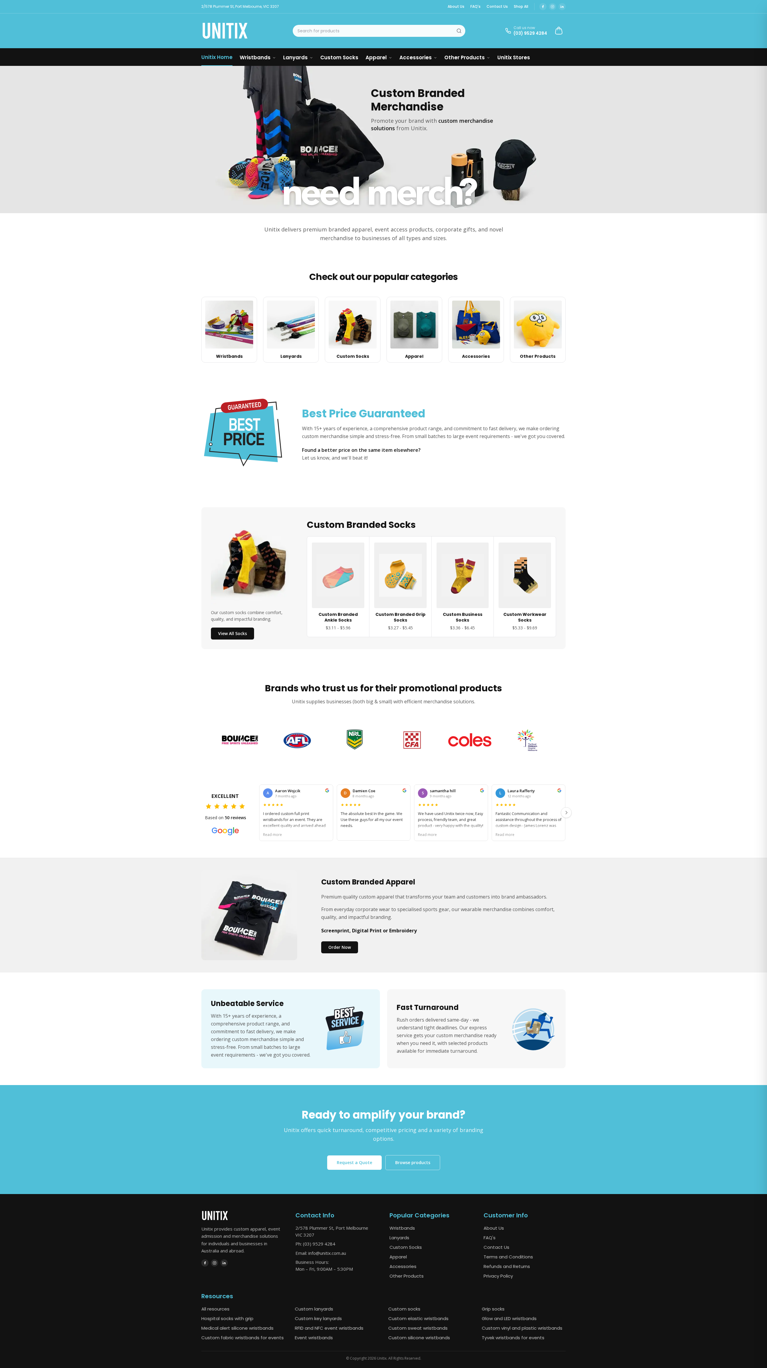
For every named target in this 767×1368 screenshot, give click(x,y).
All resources (215, 1309)
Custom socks (404, 1309)
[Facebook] (542, 6)
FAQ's (475, 6)
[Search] (459, 31)
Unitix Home (216, 57)
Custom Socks (339, 57)
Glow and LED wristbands (509, 1318)
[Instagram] (552, 6)
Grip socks (493, 1309)
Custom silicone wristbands (419, 1337)
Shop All (521, 6)
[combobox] (379, 31)
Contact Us (497, 6)
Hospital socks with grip (227, 1318)
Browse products (412, 1162)
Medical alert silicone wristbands (237, 1328)
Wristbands (255, 57)
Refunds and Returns (507, 1266)
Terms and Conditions (508, 1257)
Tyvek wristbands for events (513, 1337)
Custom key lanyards (318, 1318)
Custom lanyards (314, 1309)
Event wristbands (314, 1337)
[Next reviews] (566, 812)
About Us (456, 6)
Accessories (415, 57)
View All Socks (232, 633)
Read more (272, 834)
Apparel (376, 57)
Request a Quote (354, 1162)
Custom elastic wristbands (418, 1318)
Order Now (339, 947)
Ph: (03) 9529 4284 (315, 1244)
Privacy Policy (498, 1276)
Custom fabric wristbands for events (242, 1337)
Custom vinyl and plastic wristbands (522, 1328)
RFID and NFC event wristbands (329, 1328)
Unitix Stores (513, 57)
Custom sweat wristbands (418, 1328)
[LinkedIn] (562, 6)
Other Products (464, 57)
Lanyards (295, 57)
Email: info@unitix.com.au (320, 1253)
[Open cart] (559, 31)
